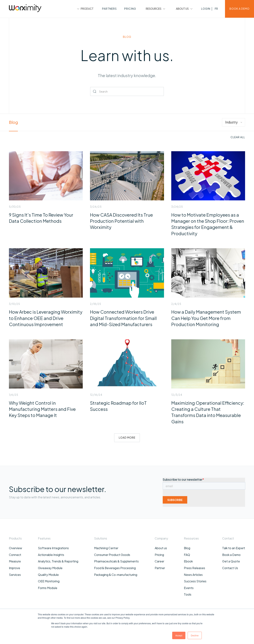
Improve (14, 568)
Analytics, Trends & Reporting (58, 561)
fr (216, 8)
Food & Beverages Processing (115, 568)
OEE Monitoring (49, 581)
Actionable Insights (51, 555)
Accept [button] (178, 635)
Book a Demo (231, 555)
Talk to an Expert (233, 548)
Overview (15, 548)
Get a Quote (231, 561)
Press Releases (194, 568)
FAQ (187, 555)
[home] (25, 9)
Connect (15, 555)
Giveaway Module (50, 568)
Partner (160, 568)
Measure (15, 561)
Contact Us (230, 568)
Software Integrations (53, 548)
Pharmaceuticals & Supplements (116, 561)
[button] (84, 9)
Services (15, 575)
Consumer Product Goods (112, 555)
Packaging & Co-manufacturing (115, 575)
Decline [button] (195, 635)
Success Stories (195, 581)
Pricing (159, 555)
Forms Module (47, 588)
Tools (187, 594)
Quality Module (48, 575)
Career (159, 561)
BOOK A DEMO (239, 8)
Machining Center (106, 548)
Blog (187, 548)
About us (161, 548)
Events (189, 588)
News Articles (193, 575)
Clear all (238, 137)
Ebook (188, 561)
